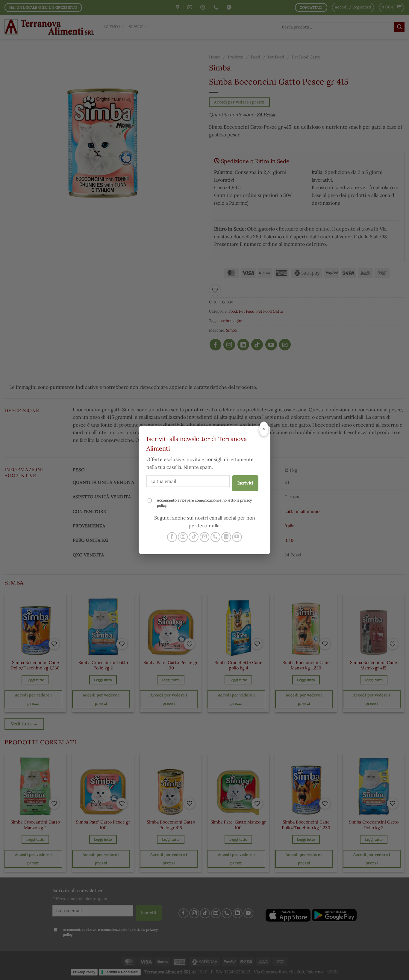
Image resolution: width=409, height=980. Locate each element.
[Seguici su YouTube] (237, 537)
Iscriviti (245, 483)
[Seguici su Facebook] (172, 537)
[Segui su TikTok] (194, 537)
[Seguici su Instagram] (183, 537)
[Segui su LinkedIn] (226, 537)
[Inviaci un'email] (205, 537)
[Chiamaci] (215, 537)
